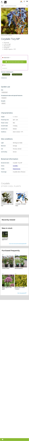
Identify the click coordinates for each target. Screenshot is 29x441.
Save (5, 65)
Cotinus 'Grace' (5, 268)
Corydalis (15, 165)
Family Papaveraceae (17, 74)
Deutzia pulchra (19, 268)
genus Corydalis (6, 74)
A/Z (2, 6)
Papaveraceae (16, 168)
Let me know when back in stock (15, 62)
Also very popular (21, 293)
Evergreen (4, 97)
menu (2, 2)
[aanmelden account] (24, 2)
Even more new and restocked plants (17, 243)
